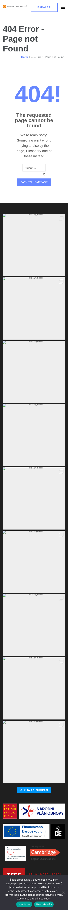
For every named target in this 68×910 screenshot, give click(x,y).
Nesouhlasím (44, 904)
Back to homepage (34, 182)
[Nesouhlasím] (63, 892)
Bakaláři (44, 7)
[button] (34, 245)
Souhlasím (24, 904)
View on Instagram (36, 789)
